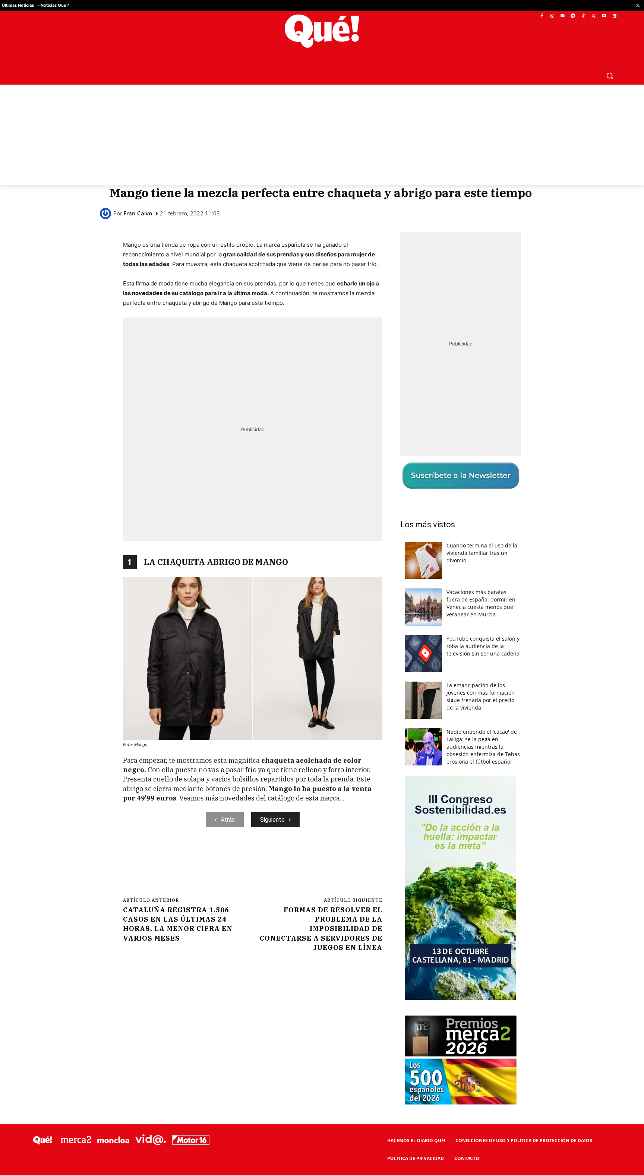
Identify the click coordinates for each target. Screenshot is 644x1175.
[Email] (286, 857)
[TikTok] (583, 16)
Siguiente (272, 819)
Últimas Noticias (18, 5)
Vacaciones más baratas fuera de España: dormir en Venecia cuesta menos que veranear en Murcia (480, 603)
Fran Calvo (137, 213)
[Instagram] (552, 16)
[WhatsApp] (235, 857)
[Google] (614, 16)
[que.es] (322, 31)
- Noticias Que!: (53, 5)
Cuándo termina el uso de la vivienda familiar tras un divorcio (481, 553)
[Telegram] (573, 16)
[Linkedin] (269, 857)
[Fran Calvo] (106, 213)
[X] (594, 16)
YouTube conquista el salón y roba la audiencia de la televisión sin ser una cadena (483, 646)
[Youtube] (604, 16)
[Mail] (562, 16)
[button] (610, 76)
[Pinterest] (218, 857)
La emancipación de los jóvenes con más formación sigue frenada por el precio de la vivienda (480, 696)
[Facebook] (542, 16)
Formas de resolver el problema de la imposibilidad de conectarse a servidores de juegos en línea (321, 929)
